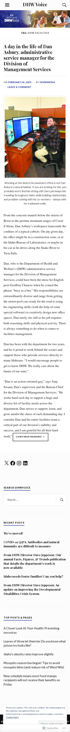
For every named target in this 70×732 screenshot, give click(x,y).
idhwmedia (47, 82)
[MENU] (7, 5)
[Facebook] (13, 463)
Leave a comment (20, 87)
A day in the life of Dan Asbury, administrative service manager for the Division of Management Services (29, 57)
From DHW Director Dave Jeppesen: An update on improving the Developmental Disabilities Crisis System (32, 589)
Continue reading (27, 438)
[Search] (61, 5)
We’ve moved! (13, 533)
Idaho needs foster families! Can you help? (33, 576)
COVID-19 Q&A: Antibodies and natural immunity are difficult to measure (31, 544)
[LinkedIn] (25, 463)
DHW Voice (35, 4)
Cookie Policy (12, 717)
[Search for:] (35, 500)
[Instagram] (19, 463)
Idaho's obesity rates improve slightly (29, 654)
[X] (6, 463)
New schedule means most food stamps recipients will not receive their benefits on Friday (32, 680)
